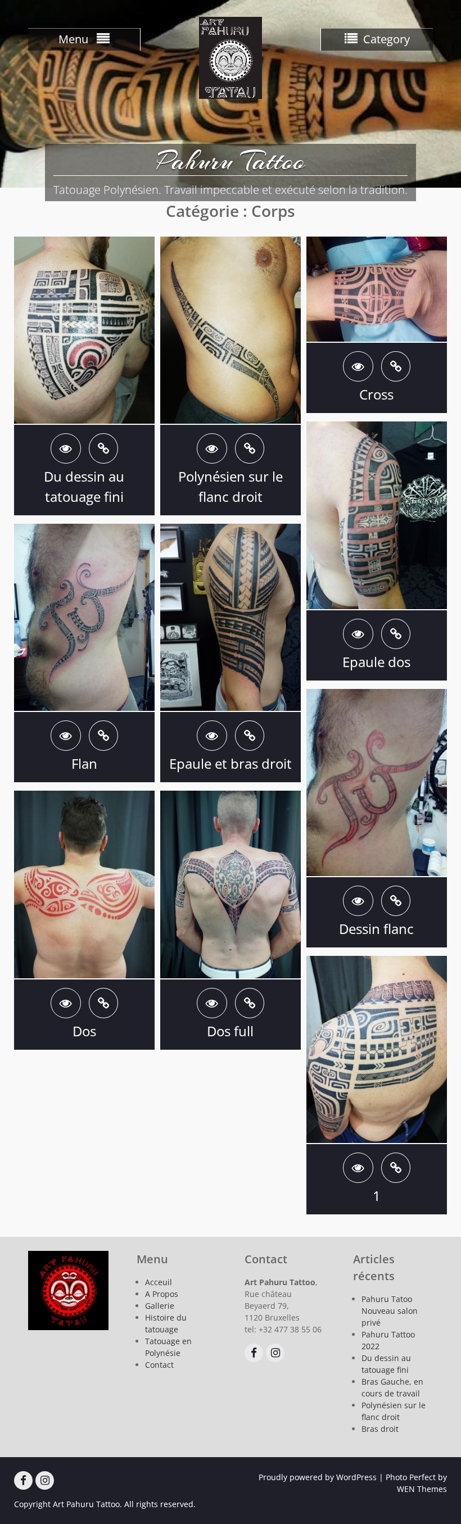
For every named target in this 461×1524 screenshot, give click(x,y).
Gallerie (159, 1305)
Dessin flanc (376, 928)
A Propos (161, 1294)
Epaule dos (376, 661)
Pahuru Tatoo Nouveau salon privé (389, 1311)
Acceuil (158, 1282)
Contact (159, 1364)
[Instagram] (275, 1353)
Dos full (230, 1031)
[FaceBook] (254, 1353)
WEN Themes (422, 1489)
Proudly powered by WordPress (318, 1477)
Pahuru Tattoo (231, 161)
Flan (84, 763)
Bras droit (380, 1428)
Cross (376, 394)
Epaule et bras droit (230, 763)
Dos (84, 1031)
